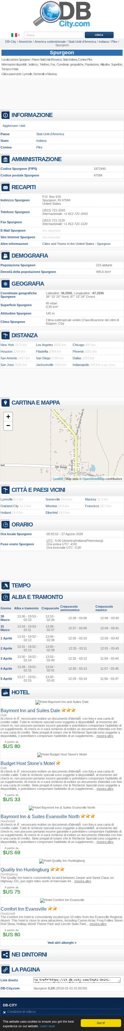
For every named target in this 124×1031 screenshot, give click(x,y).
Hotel (15, 69)
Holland (6, 512)
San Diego (43, 358)
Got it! (101, 1023)
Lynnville (27, 74)
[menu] (16, 35)
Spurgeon (62, 52)
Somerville (39, 74)
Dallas (77, 358)
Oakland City (10, 506)
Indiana (41, 140)
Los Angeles (44, 345)
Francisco (92, 506)
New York (7, 345)
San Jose (7, 364)
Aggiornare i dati (14, 125)
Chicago (78, 345)
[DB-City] (62, 27)
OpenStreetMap (93, 478)
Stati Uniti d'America (50, 134)
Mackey (52, 74)
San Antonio (9, 358)
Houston (6, 351)
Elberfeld (52, 512)
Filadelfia (42, 351)
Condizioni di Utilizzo (21, 1011)
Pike (39, 147)
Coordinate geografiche (70, 64)
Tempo (5, 69)
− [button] (8, 425)
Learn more (47, 1026)
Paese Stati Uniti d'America (46, 59)
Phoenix (78, 351)
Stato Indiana (70, 59)
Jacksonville (44, 364)
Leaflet (58, 478)
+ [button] (8, 416)
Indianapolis (81, 364)
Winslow (51, 506)
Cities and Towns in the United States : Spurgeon (76, 243)
